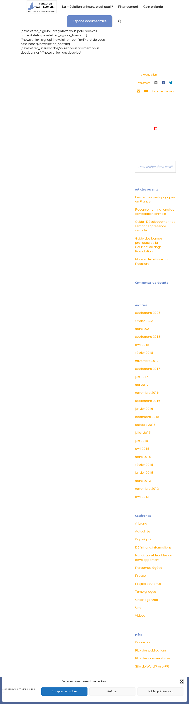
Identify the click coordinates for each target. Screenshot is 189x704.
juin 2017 (141, 377)
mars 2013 (143, 481)
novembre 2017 (147, 361)
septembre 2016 (147, 401)
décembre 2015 (147, 417)
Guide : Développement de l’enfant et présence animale (155, 226)
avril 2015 (142, 448)
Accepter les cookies (64, 691)
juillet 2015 (143, 432)
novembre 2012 (147, 488)
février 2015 (144, 465)
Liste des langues (163, 91)
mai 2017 (142, 385)
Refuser (112, 691)
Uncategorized (146, 600)
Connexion (143, 642)
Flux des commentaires (152, 658)
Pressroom (143, 83)
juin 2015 (141, 441)
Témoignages (145, 591)
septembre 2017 (147, 369)
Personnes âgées (148, 568)
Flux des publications (151, 650)
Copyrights (143, 539)
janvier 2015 (144, 472)
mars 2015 (143, 457)
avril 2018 (142, 345)
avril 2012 (142, 497)
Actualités (142, 531)
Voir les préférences (160, 691)
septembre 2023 (147, 313)
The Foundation (147, 74)
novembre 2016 (147, 392)
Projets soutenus (148, 584)
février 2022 (144, 321)
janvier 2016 (144, 408)
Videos (140, 615)
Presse (140, 575)
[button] (181, 681)
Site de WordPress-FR (152, 666)
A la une (141, 523)
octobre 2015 (145, 425)
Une (138, 607)
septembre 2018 (147, 336)
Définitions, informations (153, 547)
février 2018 (144, 352)
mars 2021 (143, 329)
